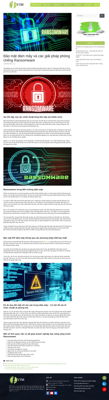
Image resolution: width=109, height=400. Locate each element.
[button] (104, 378)
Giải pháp (57, 4)
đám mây (47, 241)
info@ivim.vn (51, 389)
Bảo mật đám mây (18, 363)
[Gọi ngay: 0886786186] (104, 389)
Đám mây (46, 4)
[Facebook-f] (47, 393)
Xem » (17, 390)
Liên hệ (96, 4)
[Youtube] (51, 393)
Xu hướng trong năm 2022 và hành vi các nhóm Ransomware (22, 367)
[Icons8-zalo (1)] (55, 393)
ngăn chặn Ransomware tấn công (20, 365)
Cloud (53, 363)
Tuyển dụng (87, 4)
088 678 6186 (52, 387)
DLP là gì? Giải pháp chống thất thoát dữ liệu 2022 (19, 369)
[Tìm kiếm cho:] (88, 16)
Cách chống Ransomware (31, 363)
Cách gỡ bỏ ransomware (44, 363)
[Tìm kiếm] (102, 16)
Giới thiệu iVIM (36, 4)
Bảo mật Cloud (9, 363)
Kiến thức (78, 4)
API (20, 313)
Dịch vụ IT (67, 4)
